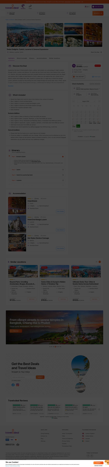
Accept (98, 462)
